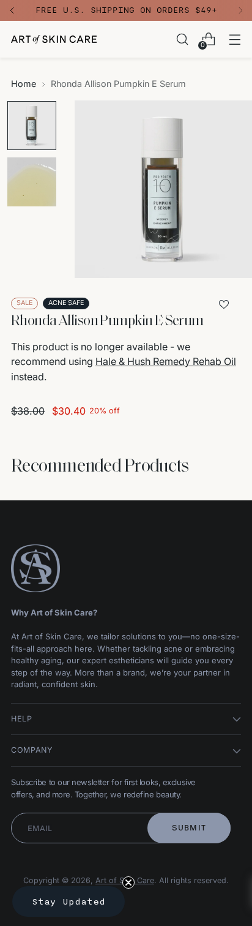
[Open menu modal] (234, 39)
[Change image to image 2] (31, 181)
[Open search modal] (182, 39)
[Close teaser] (128, 882)
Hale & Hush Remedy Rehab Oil (165, 361)
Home (23, 83)
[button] (68, 901)
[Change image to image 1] (31, 125)
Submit (189, 827)
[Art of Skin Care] (54, 39)
